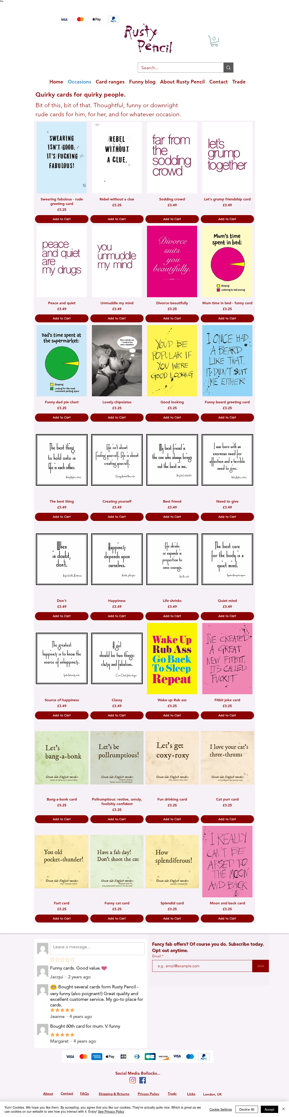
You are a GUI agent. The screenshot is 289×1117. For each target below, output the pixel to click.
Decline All (246, 1109)
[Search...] (228, 67)
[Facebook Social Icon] (142, 1080)
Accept (269, 1109)
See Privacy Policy (111, 1111)
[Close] (283, 1109)
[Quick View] (62, 157)
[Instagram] (132, 1080)
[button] (214, 41)
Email (157, 956)
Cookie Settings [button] (221, 1109)
